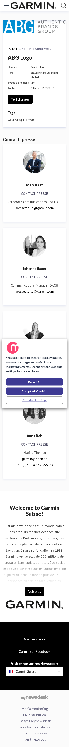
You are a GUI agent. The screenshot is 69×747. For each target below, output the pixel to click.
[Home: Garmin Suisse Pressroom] (33, 5)
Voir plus (34, 591)
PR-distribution (34, 715)
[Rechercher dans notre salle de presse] (64, 5)
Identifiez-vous (34, 739)
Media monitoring (34, 709)
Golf (11, 119)
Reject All (34, 382)
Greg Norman (25, 119)
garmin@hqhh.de (34, 458)
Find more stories (34, 733)
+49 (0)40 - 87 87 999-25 (34, 465)
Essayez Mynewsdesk (34, 721)
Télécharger (20, 99)
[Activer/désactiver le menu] (6, 5)
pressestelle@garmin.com (34, 208)
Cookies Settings (34, 400)
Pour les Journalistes (34, 727)
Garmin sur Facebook (34, 651)
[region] (34, 373)
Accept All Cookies (34, 391)
